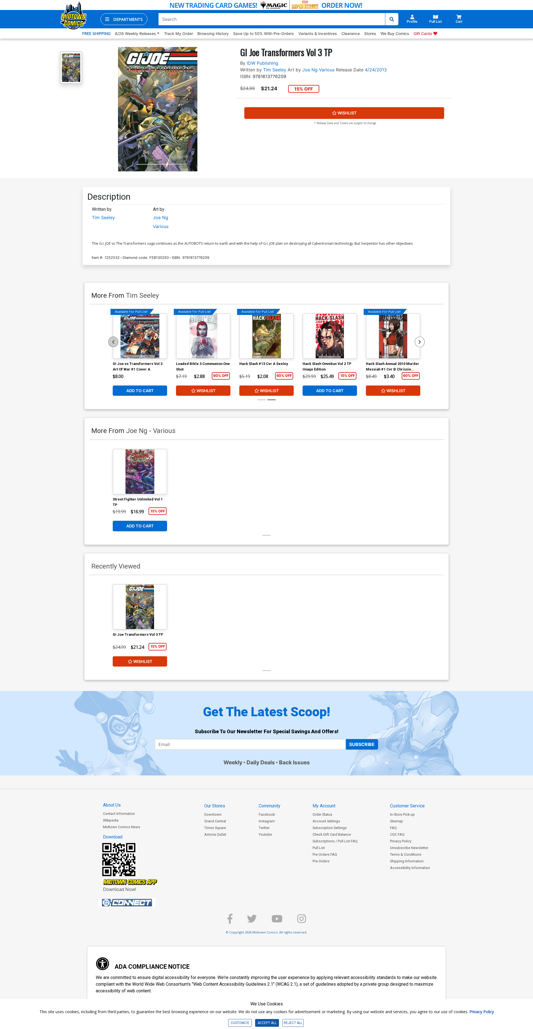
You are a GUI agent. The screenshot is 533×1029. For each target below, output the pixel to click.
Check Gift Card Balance (332, 834)
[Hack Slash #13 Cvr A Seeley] (266, 336)
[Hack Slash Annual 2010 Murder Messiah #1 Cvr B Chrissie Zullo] (393, 336)
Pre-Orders (321, 861)
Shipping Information (407, 861)
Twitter (264, 828)
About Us (112, 805)
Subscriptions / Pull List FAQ (335, 841)
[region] (113, 342)
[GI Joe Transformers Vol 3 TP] (140, 607)
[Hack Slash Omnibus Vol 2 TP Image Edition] (330, 336)
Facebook (267, 814)
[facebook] (230, 921)
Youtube (265, 834)
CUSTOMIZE (240, 1023)
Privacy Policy (400, 841)
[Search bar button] (391, 19)
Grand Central (215, 821)
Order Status (322, 814)
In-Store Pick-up (402, 814)
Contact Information (119, 814)
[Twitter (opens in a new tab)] (251, 921)
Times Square (215, 828)
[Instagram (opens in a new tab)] (302, 921)
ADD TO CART (140, 390)
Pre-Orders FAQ (325, 854)
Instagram (267, 821)
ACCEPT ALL (267, 1023)
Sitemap (396, 821)
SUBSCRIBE (361, 744)
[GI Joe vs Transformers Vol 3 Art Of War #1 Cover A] (140, 336)
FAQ (393, 828)
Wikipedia (111, 820)
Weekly (232, 762)
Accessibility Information (410, 868)
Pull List (319, 848)
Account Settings (326, 821)
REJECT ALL (293, 1023)
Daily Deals (261, 762)
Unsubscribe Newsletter (409, 848)
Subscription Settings (330, 828)
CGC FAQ (397, 834)
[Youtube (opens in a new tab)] (277, 921)
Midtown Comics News (121, 827)
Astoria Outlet (215, 834)
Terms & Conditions (405, 854)
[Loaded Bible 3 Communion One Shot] (203, 336)
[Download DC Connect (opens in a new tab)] (137, 903)
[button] (123, 19)
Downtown (213, 814)
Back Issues (294, 762)
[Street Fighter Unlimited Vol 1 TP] (140, 471)
